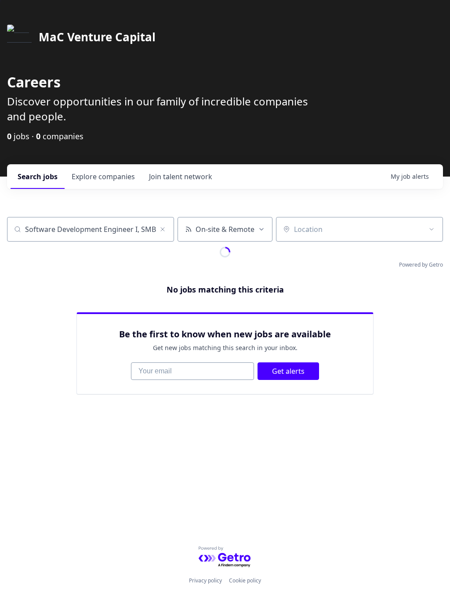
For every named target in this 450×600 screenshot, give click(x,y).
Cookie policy (245, 580)
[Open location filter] (431, 229)
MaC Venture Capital (97, 37)
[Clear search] (162, 229)
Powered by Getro (421, 264)
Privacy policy (205, 580)
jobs (38, 176)
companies (103, 176)
